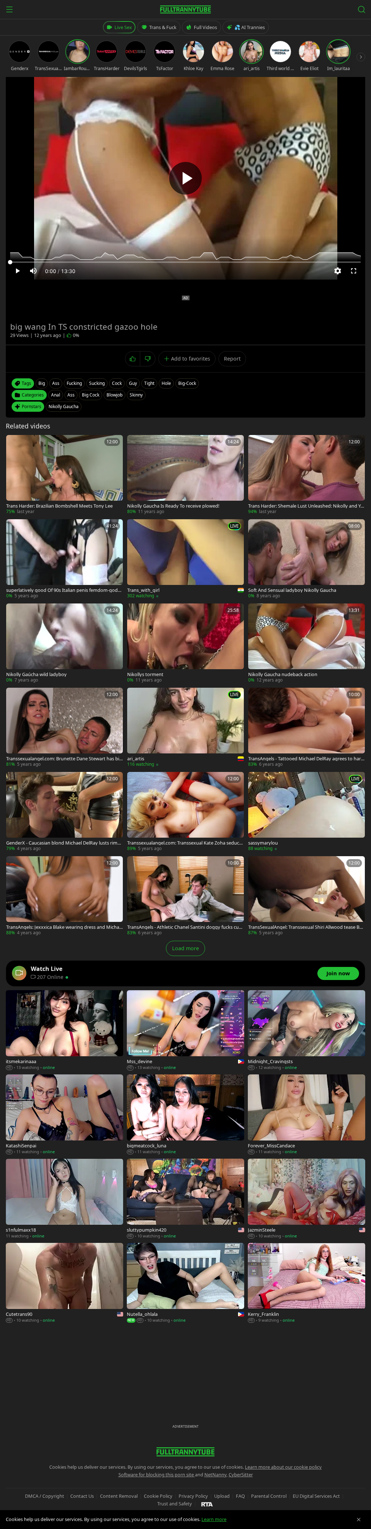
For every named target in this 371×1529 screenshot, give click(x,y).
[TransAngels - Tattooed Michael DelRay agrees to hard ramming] (306, 728)
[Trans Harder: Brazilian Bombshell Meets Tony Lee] (64, 475)
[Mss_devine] (185, 1030)
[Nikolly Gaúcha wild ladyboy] (64, 643)
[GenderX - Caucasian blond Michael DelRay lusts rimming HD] (64, 812)
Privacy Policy (193, 1496)
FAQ (240, 1496)
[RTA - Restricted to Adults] (207, 1504)
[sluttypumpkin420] (185, 1199)
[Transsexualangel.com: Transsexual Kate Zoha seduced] (185, 812)
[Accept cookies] (358, 1519)
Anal (55, 395)
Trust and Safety (174, 1503)
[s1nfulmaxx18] (64, 1199)
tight (149, 383)
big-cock (187, 383)
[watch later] (14, 443)
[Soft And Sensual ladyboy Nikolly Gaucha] (306, 559)
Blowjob (114, 395)
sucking (97, 383)
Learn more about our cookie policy (283, 1467)
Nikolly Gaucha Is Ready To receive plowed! (173, 506)
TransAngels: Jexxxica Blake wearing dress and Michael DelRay (64, 927)
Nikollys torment (145, 674)
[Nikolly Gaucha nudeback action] (306, 643)
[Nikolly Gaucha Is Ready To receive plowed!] (185, 475)
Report (232, 358)
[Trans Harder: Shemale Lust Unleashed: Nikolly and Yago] (306, 475)
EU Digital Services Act (316, 1496)
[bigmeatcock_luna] (185, 1114)
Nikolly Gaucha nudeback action (282, 674)
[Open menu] (9, 9)
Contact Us (82, 1496)
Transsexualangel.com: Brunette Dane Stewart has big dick (64, 758)
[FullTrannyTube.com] (185, 9)
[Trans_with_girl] (185, 559)
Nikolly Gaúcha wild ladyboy (36, 674)
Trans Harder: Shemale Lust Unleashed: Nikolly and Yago (305, 506)
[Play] (185, 178)
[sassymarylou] (306, 812)
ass (55, 383)
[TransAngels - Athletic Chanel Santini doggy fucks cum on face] (185, 896)
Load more (185, 948)
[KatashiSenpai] (64, 1114)
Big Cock (90, 395)
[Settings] (337, 271)
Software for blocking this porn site (156, 1474)
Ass (71, 395)
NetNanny (215, 1474)
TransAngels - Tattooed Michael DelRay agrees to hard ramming (306, 758)
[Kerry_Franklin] (306, 1283)
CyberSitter (241, 1474)
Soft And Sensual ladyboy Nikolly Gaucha (292, 590)
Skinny (136, 395)
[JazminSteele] (306, 1199)
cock (117, 383)
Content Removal (119, 1496)
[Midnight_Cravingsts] (306, 1030)
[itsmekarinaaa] (64, 1030)
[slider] (185, 262)
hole (166, 383)
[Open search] (361, 9)
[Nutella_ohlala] (185, 1283)
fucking (74, 383)
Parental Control (269, 1496)
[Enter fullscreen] (353, 271)
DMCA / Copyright (44, 1496)
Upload (222, 1496)
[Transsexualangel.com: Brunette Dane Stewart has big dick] (64, 728)
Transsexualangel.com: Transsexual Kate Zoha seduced (184, 843)
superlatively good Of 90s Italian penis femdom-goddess (63, 590)
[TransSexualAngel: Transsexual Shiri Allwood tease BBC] (306, 896)
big (41, 383)
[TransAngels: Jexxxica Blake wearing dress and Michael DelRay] (64, 896)
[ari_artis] (185, 728)
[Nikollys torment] (185, 643)
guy (133, 383)
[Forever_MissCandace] (306, 1114)
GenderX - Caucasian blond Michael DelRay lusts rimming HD (64, 843)
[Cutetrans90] (64, 1283)
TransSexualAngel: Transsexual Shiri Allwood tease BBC (305, 927)
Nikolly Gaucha (64, 406)
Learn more (213, 1519)
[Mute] (33, 271)
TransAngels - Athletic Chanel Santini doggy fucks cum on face (185, 927)
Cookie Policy (158, 1496)
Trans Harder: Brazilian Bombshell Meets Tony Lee (59, 506)
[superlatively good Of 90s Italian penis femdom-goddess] (64, 559)
